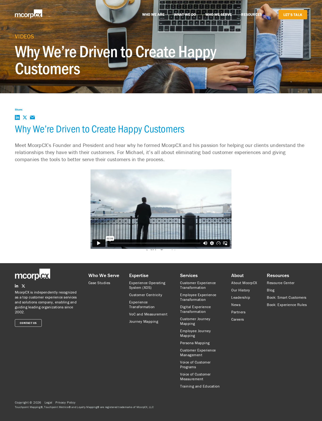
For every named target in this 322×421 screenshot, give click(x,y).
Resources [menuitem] (278, 275)
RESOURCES (251, 14)
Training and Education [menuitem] (200, 386)
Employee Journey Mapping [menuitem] (195, 333)
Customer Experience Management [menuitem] (198, 352)
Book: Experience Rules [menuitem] (287, 304)
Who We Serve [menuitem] (103, 275)
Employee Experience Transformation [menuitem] (198, 297)
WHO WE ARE (153, 14)
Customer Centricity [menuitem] (145, 294)
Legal (48, 402)
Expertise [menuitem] (139, 275)
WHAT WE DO (185, 14)
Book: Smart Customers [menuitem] (286, 297)
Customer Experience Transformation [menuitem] (198, 285)
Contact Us (28, 323)
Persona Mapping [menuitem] (195, 342)
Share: (19, 109)
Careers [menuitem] (237, 319)
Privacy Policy (65, 402)
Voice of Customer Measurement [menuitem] (195, 376)
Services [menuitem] (189, 275)
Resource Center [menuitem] (281, 282)
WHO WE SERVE (218, 14)
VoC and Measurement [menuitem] (148, 314)
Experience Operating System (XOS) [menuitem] (147, 285)
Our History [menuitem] (240, 290)
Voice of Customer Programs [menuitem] (195, 364)
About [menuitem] (237, 275)
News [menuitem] (235, 304)
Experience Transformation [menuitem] (142, 304)
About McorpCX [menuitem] (244, 282)
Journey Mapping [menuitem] (143, 321)
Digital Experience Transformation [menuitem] (195, 309)
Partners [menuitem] (238, 312)
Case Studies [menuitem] (99, 282)
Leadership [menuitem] (240, 297)
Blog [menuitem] (270, 290)
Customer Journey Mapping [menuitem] (195, 321)
